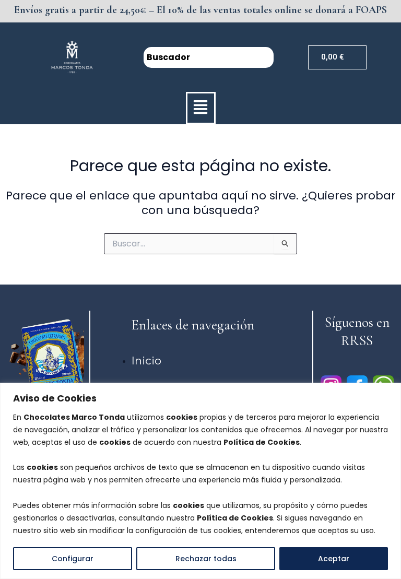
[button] (201, 108)
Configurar (72, 558)
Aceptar (333, 558)
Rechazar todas (206, 558)
